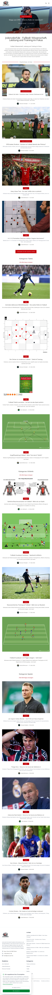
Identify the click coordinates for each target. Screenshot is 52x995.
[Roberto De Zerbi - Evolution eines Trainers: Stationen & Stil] (26, 80)
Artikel (29, 932)
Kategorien (30, 961)
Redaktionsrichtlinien (45, 980)
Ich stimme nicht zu (16, 987)
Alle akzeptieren (16, 990)
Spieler (26, 188)
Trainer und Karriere (26, 16)
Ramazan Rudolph (6, 968)
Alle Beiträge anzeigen (26, 262)
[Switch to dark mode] (46, 3)
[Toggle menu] (48, 3)
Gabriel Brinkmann (6, 966)
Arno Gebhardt (5, 964)
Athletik (26, 498)
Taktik (26, 235)
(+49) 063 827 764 (8, 953)
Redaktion (5, 961)
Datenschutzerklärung (8, 984)
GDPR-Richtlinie (36, 980)
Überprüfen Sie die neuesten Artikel (26, 251)
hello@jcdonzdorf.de (8, 955)
